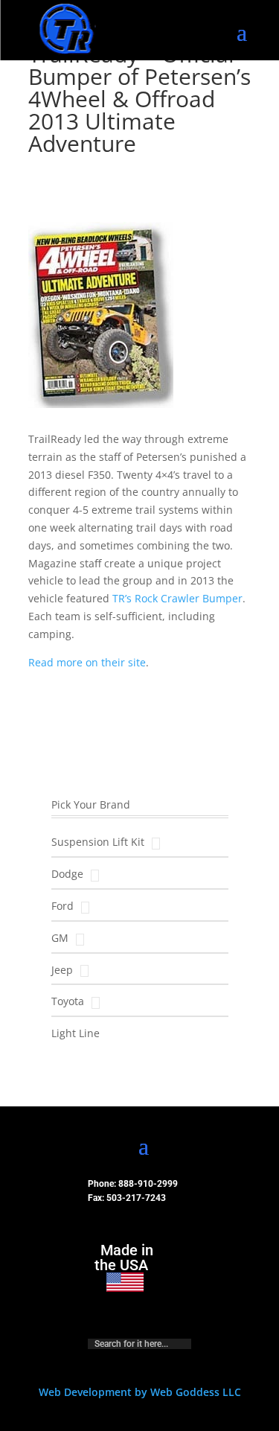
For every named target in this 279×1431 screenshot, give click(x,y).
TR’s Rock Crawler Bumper (177, 598)
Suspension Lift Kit (97, 842)
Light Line (75, 1033)
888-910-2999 (148, 1184)
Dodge (67, 874)
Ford (62, 906)
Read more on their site (87, 662)
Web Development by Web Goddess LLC (140, 1392)
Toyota (67, 1001)
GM (59, 938)
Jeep (62, 970)
